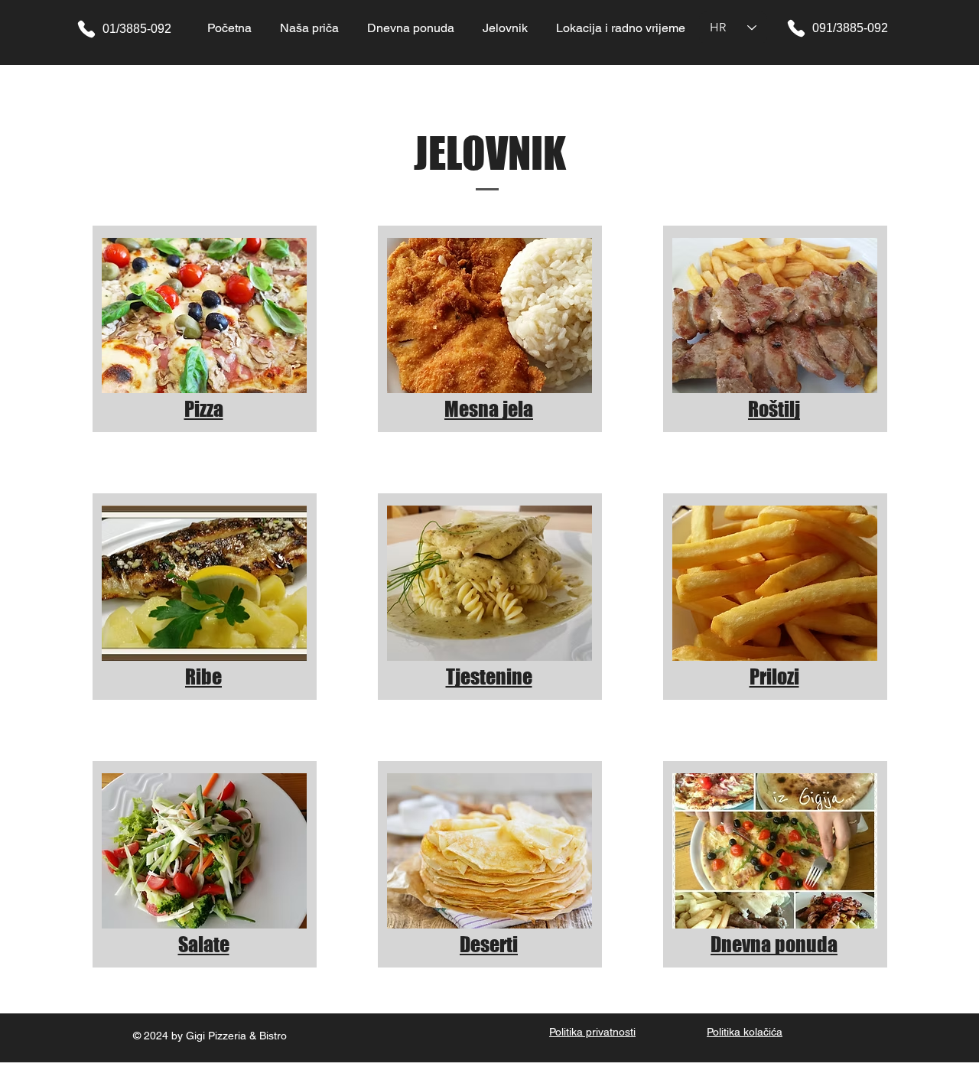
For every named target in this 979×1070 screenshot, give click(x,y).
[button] (505, 28)
